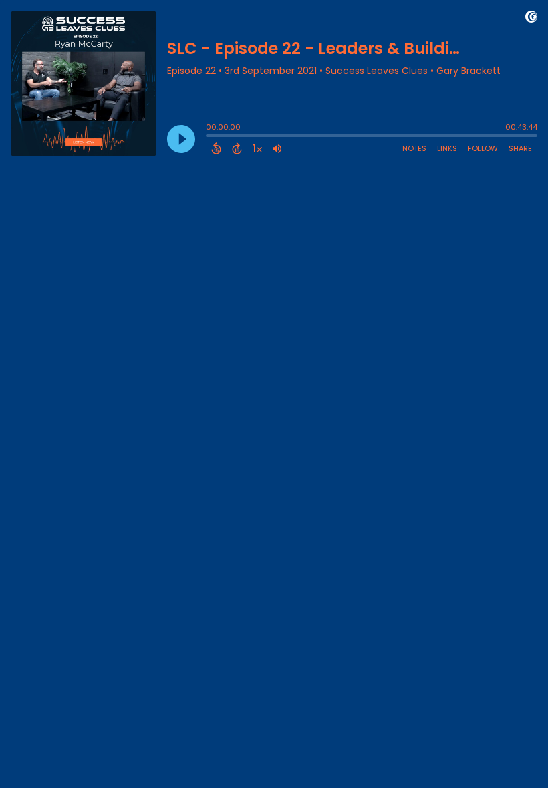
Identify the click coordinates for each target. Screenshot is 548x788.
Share (520, 148)
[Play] (181, 139)
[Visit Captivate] (531, 19)
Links (447, 148)
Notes (414, 148)
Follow (483, 148)
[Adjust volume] (277, 148)
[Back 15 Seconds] (216, 148)
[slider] (209, 137)
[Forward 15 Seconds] (237, 148)
